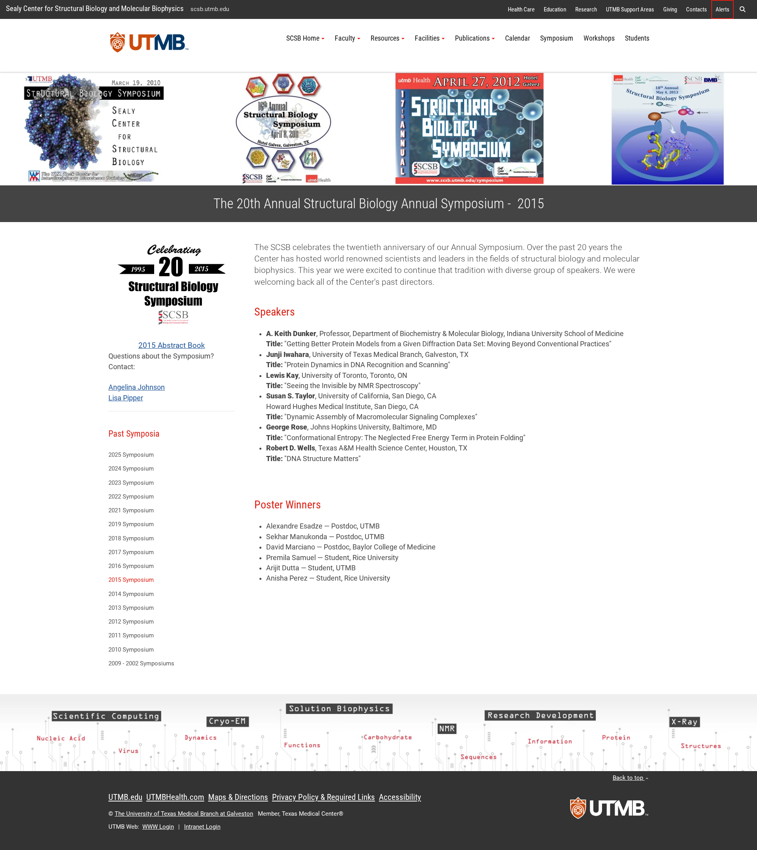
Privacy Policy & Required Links (323, 797)
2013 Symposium (131, 607)
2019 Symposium (131, 524)
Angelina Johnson (136, 387)
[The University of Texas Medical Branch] (149, 45)
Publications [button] (472, 38)
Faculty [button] (345, 38)
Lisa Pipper (125, 398)
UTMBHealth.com (175, 797)
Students (637, 38)
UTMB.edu (125, 797)
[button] (742, 9)
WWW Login (158, 826)
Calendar (517, 38)
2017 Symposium (131, 552)
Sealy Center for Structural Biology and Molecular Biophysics (95, 8)
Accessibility (400, 797)
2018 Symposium (131, 538)
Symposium (556, 38)
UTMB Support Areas (630, 9)
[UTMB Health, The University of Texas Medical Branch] (609, 810)
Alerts (722, 9)
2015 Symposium (131, 579)
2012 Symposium (131, 621)
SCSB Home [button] (302, 38)
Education (555, 9)
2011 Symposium (131, 635)
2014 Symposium (131, 594)
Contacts (696, 9)
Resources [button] (385, 38)
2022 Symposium (131, 496)
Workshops (599, 38)
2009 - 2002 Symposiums (141, 663)
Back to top (629, 777)
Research (586, 9)
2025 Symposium (131, 454)
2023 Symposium (131, 482)
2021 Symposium (131, 510)
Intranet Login (202, 826)
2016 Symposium (131, 566)
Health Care (521, 9)
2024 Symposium (131, 468)
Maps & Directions (238, 797)
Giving (670, 9)
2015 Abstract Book (171, 345)
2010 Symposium (131, 649)
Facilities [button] (427, 38)
